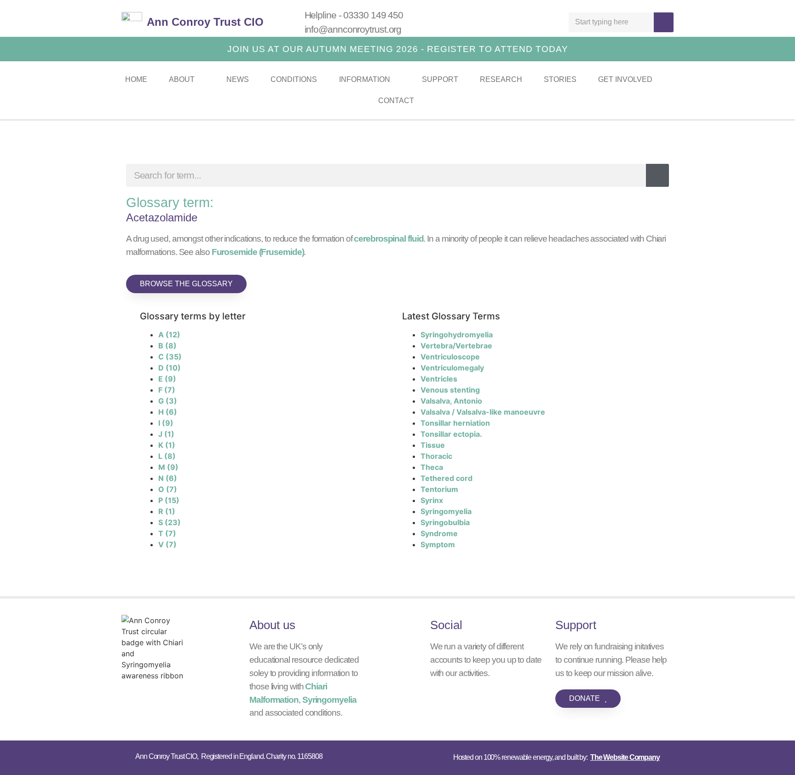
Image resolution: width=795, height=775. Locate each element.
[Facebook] (533, 22)
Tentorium (439, 489)
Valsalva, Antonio (451, 400)
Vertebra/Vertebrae (456, 345)
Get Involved (625, 79)
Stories (560, 79)
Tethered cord (446, 478)
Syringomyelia (446, 511)
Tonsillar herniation (455, 423)
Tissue (433, 445)
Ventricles (439, 378)
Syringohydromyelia (457, 334)
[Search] (664, 22)
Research (501, 79)
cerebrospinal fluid (388, 238)
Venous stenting (450, 389)
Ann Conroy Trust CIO (205, 22)
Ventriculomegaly (452, 367)
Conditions (294, 79)
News (237, 79)
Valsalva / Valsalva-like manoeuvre (483, 411)
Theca (432, 467)
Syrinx (432, 500)
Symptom (438, 544)
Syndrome (439, 533)
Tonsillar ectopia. (451, 434)
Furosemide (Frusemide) (258, 252)
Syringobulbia (445, 522)
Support (440, 79)
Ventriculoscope (450, 356)
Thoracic (436, 456)
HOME (136, 79)
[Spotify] (512, 22)
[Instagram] (554, 22)
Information (364, 79)
